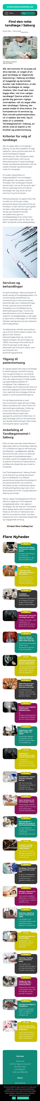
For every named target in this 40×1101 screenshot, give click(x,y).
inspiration (24, 32)
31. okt (26, 796)
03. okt (25, 864)
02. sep (26, 977)
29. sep (26, 954)
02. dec (26, 703)
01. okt (26, 909)
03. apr (26, 657)
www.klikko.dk (22, 1072)
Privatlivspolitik (23, 1098)
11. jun (26, 590)
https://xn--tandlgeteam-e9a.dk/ (20, 451)
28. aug (26, 1022)
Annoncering (20, 1083)
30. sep (26, 933)
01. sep (26, 1001)
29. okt (25, 818)
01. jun (26, 612)
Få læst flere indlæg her (20, 526)
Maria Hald (17, 31)
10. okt (26, 841)
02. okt (25, 888)
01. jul (26, 567)
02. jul (26, 544)
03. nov (26, 727)
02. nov (26, 750)
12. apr (26, 633)
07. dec (26, 680)
